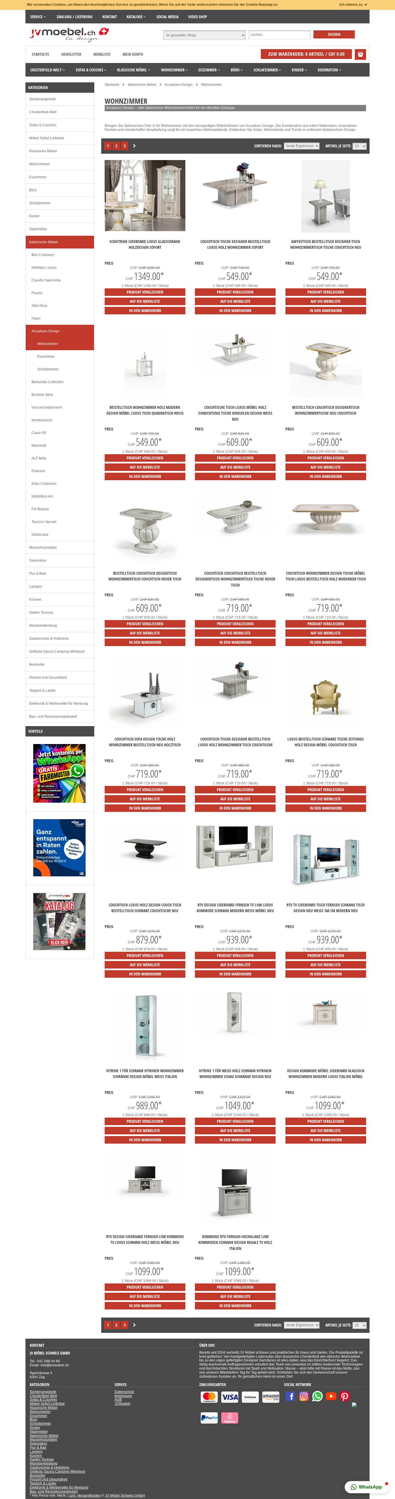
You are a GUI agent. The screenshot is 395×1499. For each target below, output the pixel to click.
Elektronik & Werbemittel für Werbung (58, 704)
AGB (118, 1400)
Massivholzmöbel (43, 548)
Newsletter (71, 54)
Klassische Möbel (43, 151)
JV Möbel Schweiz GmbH (125, 1496)
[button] (367, 1487)
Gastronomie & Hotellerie (49, 639)
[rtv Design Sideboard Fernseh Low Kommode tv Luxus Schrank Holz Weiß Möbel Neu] (145, 1200)
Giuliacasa (40, 535)
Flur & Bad (37, 574)
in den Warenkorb (145, 310)
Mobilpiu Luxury (44, 268)
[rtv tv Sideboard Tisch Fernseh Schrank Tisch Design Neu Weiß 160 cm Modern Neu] (325, 895)
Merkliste (101, 54)
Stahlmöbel (38, 229)
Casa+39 (39, 433)
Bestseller (37, 665)
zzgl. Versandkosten (85, 1496)
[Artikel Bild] (59, 801)
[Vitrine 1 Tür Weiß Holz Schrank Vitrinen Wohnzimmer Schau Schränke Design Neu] (235, 1034)
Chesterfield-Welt (42, 112)
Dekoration (38, 561)
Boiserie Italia (42, 395)
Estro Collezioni (44, 484)
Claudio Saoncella (46, 280)
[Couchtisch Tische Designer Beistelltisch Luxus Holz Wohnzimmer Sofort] (235, 213)
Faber (36, 318)
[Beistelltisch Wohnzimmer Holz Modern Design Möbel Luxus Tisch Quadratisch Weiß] (145, 397)
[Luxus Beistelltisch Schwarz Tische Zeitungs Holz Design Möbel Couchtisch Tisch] (325, 729)
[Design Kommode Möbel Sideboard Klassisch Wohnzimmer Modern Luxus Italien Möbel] (325, 1034)
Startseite (40, 54)
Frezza (37, 293)
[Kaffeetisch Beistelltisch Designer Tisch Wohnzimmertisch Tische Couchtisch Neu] (325, 231)
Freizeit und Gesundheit (48, 678)
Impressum (123, 1396)
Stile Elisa (39, 306)
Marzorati (39, 446)
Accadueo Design (46, 331)
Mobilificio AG (42, 496)
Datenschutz (124, 1392)
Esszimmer (38, 177)
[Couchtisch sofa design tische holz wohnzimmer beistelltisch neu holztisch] (145, 729)
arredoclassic (42, 420)
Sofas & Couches (42, 125)
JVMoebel (122, 1404)
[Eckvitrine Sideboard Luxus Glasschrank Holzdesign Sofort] (145, 230)
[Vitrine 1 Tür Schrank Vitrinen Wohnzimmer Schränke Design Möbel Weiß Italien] (145, 1061)
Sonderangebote (42, 99)
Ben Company (43, 255)
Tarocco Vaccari (44, 522)
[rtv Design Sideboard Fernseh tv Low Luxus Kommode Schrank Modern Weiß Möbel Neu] (235, 868)
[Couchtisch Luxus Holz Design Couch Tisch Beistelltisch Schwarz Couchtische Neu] (145, 868)
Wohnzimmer (39, 164)
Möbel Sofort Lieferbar (46, 138)
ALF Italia (39, 458)
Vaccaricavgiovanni (47, 407)
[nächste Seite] (134, 146)
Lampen (35, 587)
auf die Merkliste (145, 301)
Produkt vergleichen (145, 292)
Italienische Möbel (43, 242)
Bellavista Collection (48, 382)
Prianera (38, 471)
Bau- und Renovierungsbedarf (53, 717)
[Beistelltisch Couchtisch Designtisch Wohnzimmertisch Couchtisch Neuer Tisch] (145, 563)
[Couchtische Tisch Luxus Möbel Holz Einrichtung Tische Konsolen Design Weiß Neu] (235, 371)
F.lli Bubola (40, 509)
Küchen (35, 600)
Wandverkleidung (43, 626)
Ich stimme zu (351, 5)
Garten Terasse (41, 613)
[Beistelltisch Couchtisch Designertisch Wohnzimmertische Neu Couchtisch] (325, 397)
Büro (33, 190)
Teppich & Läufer (42, 691)
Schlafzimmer (40, 203)
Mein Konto (133, 54)
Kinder (34, 216)
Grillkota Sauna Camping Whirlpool (57, 652)
